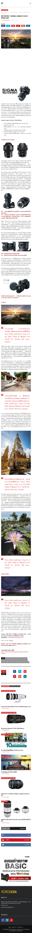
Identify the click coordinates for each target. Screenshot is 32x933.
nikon (14, 778)
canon (9, 690)
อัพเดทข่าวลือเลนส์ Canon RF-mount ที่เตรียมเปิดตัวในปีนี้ (16, 820)
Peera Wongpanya (5, 708)
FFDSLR (7, 658)
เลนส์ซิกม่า (7, 662)
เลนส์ (3, 662)
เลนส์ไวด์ (26, 662)
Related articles (6, 686)
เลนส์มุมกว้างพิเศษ (20, 662)
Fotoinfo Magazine (6, 20)
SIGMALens (4, 660)
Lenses (13, 690)
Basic (3, 756)
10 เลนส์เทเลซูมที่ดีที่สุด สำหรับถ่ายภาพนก (12, 750)
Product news (4, 801)
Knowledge (4, 734)
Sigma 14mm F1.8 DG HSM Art (20, 658)
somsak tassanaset (6, 751)
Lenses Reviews (5, 10)
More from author (15, 686)
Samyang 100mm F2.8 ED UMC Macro (12, 728)
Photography (10, 734)
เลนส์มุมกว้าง (13, 662)
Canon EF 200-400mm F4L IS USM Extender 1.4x (16, 706)
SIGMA (12, 658)
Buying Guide (4, 690)
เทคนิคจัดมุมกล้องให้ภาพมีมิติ (9, 772)
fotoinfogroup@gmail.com (8, 907)
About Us (14, 927)
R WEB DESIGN (19, 930)
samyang (14, 712)
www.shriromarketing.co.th (15, 637)
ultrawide (10, 660)
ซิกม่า (26, 660)
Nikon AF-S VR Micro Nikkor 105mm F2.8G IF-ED (15, 794)
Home (9, 927)
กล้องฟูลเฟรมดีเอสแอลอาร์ (18, 660)
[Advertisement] (16, 67)
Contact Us (20, 927)
